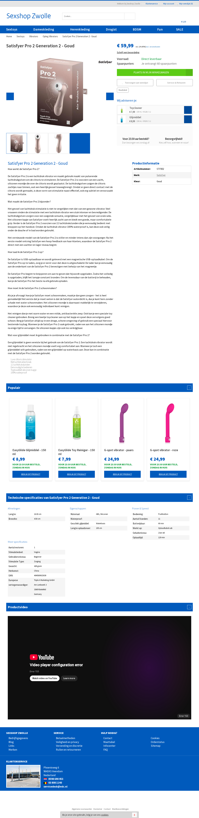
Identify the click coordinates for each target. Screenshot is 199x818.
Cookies (155, 738)
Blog (11, 742)
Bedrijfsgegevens (18, 738)
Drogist (111, 29)
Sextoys (11, 29)
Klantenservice (152, 3)
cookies (105, 814)
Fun (160, 29)
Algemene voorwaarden (82, 809)
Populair (99, 388)
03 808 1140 (55, 782)
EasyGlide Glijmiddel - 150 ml (29, 452)
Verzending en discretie (69, 745)
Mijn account (168, 3)
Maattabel (123, 90)
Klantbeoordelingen (120, 809)
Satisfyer (161, 175)
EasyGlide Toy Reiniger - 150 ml (76, 452)
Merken (13, 749)
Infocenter (109, 745)
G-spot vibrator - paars (119, 450)
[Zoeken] (129, 16)
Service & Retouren (176, 82)
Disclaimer (97, 809)
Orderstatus (157, 742)
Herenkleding (80, 29)
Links (11, 745)
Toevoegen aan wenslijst (136, 82)
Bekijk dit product (30, 474)
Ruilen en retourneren (68, 749)
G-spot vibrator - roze (164, 450)
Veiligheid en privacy (67, 742)
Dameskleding (43, 29)
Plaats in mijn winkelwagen (151, 72)
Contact (107, 738)
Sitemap (155, 745)
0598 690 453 (55, 779)
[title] (105, 62)
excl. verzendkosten (153, 47)
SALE (179, 29)
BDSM (137, 29)
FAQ (105, 749)
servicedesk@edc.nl (55, 786)
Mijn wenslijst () (186, 3)
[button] (10, 96)
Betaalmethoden (65, 738)
